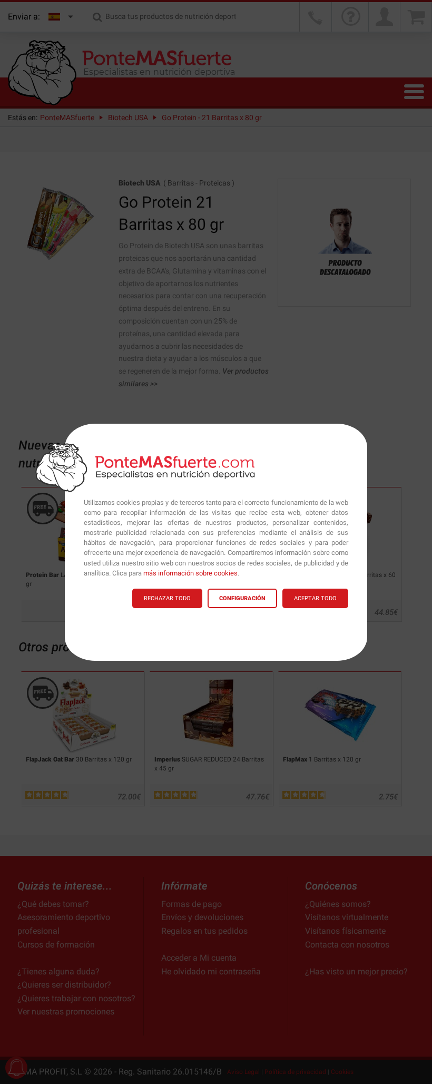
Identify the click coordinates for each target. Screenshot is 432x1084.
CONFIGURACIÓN (242, 598)
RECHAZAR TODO (167, 598)
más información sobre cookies (190, 573)
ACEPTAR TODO (315, 598)
